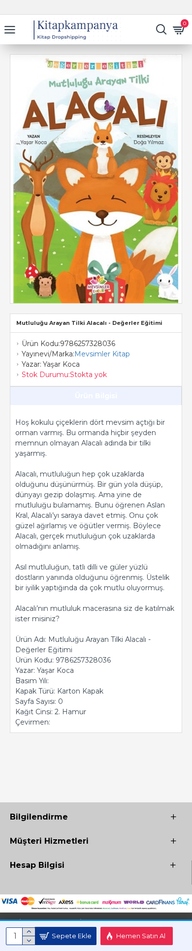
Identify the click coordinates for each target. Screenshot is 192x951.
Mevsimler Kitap (102, 353)
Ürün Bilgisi (96, 395)
